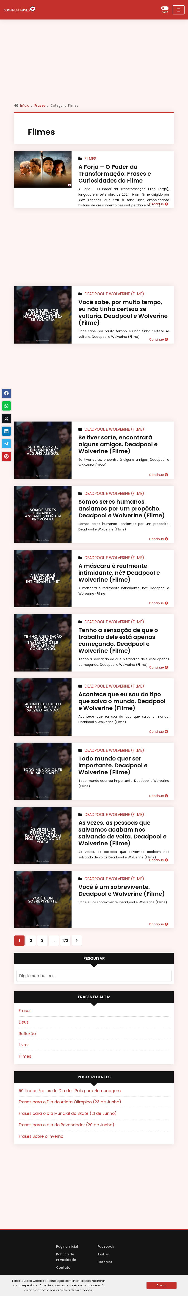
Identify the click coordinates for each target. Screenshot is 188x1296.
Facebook (105, 1246)
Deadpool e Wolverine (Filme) (114, 294)
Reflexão (27, 1033)
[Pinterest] (6, 456)
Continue (157, 204)
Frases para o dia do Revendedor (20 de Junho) (66, 1125)
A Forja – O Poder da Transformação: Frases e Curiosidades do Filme (114, 174)
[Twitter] (6, 418)
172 (65, 940)
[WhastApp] (6, 406)
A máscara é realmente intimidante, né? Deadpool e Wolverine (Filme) (119, 573)
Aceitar (161, 1285)
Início (24, 105)
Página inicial (67, 1246)
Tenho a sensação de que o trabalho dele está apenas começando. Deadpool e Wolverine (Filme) (118, 640)
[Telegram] (6, 443)
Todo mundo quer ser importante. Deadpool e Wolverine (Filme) (112, 765)
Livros (24, 1045)
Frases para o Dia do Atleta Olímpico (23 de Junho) (70, 1102)
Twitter (103, 1254)
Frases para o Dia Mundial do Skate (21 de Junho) (67, 1113)
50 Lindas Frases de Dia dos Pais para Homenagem (70, 1090)
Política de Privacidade (66, 1257)
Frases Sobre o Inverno (41, 1136)
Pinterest (104, 1262)
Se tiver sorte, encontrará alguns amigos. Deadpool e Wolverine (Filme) (118, 444)
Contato (63, 1267)
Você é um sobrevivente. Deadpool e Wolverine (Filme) (121, 890)
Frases (39, 105)
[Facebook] (6, 393)
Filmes (90, 158)
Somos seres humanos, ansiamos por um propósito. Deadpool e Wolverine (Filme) (121, 508)
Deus (24, 1022)
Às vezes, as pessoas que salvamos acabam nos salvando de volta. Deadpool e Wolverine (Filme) (122, 833)
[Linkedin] (6, 431)
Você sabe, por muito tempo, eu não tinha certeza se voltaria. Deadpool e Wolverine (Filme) (123, 312)
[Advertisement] (94, 65)
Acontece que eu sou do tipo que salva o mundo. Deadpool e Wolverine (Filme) (122, 701)
